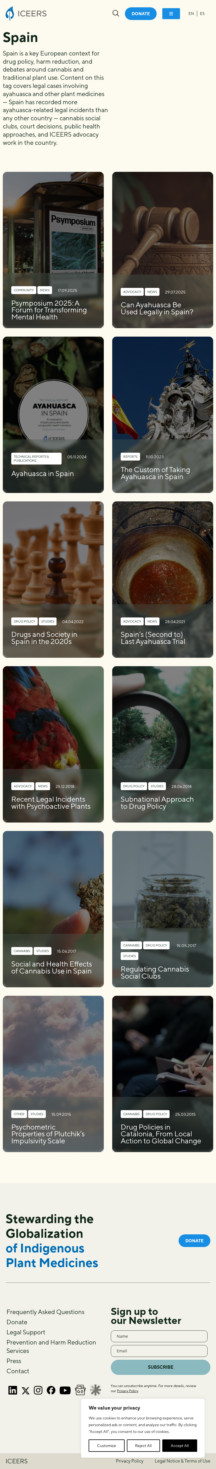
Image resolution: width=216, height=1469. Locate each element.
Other (19, 1114)
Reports (130, 456)
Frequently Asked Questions (45, 1311)
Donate (16, 1322)
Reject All (143, 1445)
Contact (17, 1371)
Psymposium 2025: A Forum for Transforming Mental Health (49, 310)
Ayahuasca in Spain (42, 473)
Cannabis (22, 951)
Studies (47, 621)
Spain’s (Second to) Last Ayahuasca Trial (153, 638)
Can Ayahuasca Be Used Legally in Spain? (157, 308)
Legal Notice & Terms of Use (182, 1461)
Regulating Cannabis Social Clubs (155, 972)
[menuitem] (191, 13)
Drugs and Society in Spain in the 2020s (44, 638)
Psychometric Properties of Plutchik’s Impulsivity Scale (48, 1134)
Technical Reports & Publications (31, 458)
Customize (106, 1445)
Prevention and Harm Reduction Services (51, 1346)
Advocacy (132, 292)
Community (24, 290)
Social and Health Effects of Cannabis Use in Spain (51, 967)
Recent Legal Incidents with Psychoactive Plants (51, 802)
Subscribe (161, 1367)
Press (13, 1360)
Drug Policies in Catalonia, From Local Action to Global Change (161, 1134)
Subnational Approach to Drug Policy (157, 802)
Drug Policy (24, 621)
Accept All (180, 1445)
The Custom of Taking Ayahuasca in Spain (155, 473)
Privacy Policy (127, 1390)
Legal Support (25, 1332)
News (45, 290)
